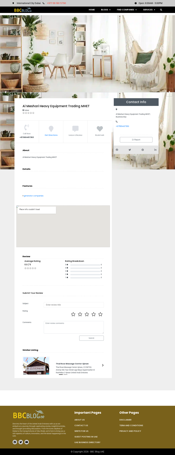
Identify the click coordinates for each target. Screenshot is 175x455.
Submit (91, 338)
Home (92, 9)
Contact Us (81, 425)
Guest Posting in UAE (85, 436)
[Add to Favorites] (100, 131)
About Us (79, 419)
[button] (161, 9)
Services (148, 9)
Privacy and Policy (130, 431)
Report (137, 139)
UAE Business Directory (87, 442)
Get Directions (51, 135)
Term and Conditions (131, 425)
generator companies (33, 195)
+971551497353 (122, 126)
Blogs (104, 9)
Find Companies (125, 9)
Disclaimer (125, 419)
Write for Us (81, 431)
